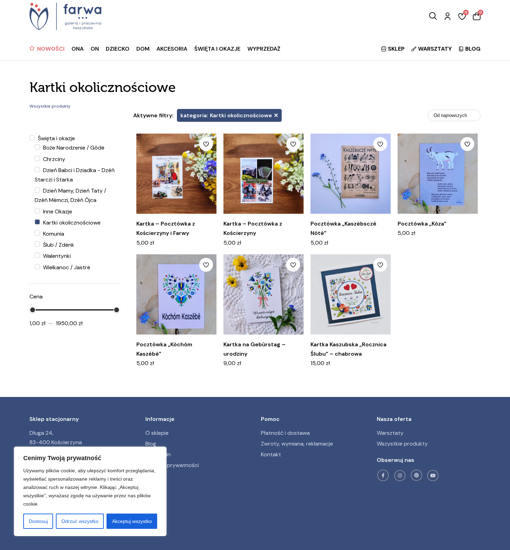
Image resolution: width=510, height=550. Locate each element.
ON (95, 48)
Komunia (53, 233)
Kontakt (271, 454)
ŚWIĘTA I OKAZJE (217, 48)
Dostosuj (38, 521)
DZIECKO (117, 48)
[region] (90, 491)
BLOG (473, 48)
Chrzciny (53, 159)
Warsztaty (390, 433)
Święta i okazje (55, 138)
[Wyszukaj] (433, 16)
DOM (143, 48)
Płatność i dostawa (285, 433)
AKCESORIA (171, 48)
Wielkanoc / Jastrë (66, 267)
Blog (150, 443)
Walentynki (56, 256)
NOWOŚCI (51, 48)
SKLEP (396, 48)
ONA (77, 48)
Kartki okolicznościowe (71, 222)
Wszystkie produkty (402, 443)
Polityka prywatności (172, 465)
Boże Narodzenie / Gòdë (73, 147)
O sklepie (157, 433)
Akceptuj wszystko (132, 521)
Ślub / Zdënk (58, 244)
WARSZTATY (435, 48)
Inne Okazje (57, 211)
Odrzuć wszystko (80, 521)
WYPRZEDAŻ (263, 48)
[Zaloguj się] (447, 16)
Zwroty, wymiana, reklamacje (297, 443)
